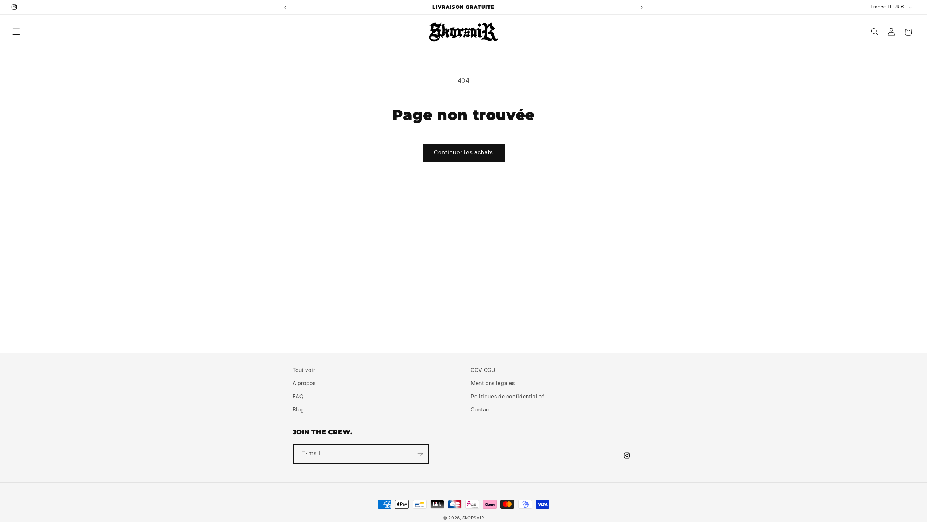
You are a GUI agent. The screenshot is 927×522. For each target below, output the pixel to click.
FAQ (298, 397)
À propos (304, 383)
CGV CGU (483, 370)
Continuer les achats (463, 153)
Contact (481, 410)
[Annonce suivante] (642, 7)
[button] (16, 32)
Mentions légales (493, 383)
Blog (299, 410)
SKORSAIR (473, 518)
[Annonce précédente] (285, 7)
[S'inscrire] (419, 453)
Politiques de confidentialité (507, 397)
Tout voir (304, 370)
